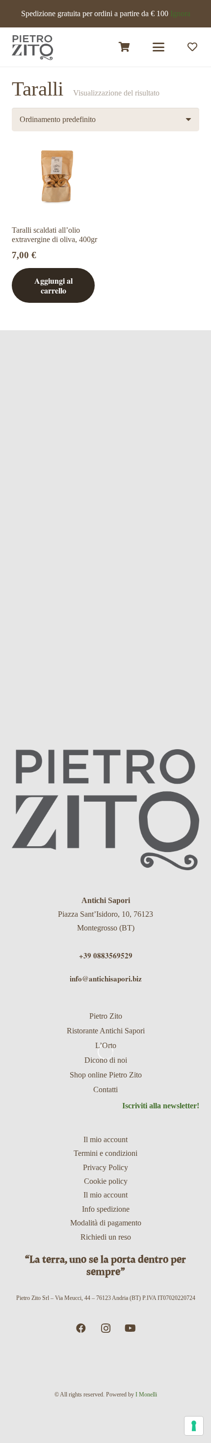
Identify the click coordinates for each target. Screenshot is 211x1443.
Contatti (105, 1089)
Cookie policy (106, 1181)
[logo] (32, 47)
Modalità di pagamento (105, 1223)
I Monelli (146, 1394)
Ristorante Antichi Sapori (106, 1031)
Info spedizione (106, 1209)
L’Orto (105, 1045)
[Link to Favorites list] (192, 47)
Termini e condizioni (105, 1153)
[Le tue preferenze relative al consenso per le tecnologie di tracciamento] (194, 1426)
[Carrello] (124, 47)
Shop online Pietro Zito (106, 1075)
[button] (158, 47)
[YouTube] (130, 1328)
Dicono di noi (105, 1060)
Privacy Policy (105, 1167)
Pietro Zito (105, 1016)
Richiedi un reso (105, 1237)
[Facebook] (81, 1328)
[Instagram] (105, 1328)
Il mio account (105, 1139)
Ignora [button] (180, 13)
